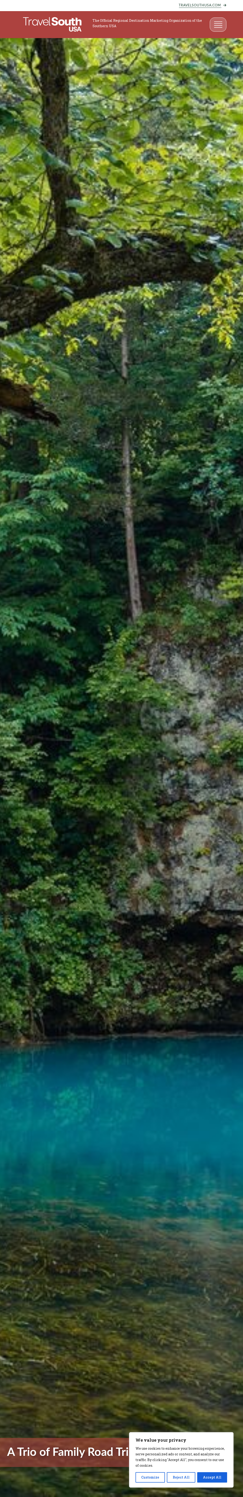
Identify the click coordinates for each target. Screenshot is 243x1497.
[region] (181, 1460)
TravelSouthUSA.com (200, 5)
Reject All (181, 1477)
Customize (150, 1477)
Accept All (212, 1477)
